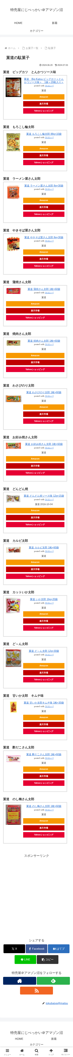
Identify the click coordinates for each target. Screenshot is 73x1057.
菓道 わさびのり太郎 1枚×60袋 (43, 392)
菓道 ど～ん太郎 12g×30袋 (44, 650)
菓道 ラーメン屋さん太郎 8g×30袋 (43, 185)
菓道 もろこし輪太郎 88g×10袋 (44, 133)
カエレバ (49, 86)
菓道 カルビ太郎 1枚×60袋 (44, 547)
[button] (47, 959)
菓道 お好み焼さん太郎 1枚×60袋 (44, 444)
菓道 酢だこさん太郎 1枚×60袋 (43, 754)
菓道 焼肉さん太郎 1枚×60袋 (44, 340)
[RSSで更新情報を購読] (36, 991)
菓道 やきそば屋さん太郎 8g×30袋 (43, 237)
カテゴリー (36, 1044)
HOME (19, 1038)
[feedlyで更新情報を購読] (53, 981)
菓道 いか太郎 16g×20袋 (44, 599)
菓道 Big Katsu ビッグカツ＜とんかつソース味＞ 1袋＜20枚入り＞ (44, 81)
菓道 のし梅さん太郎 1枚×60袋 (43, 806)
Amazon (44, 97)
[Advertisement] (36, 895)
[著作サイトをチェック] (19, 981)
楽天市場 (44, 103)
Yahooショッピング (43, 111)
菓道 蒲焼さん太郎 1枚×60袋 (44, 289)
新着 (54, 1038)
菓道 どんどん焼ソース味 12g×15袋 (44, 495)
